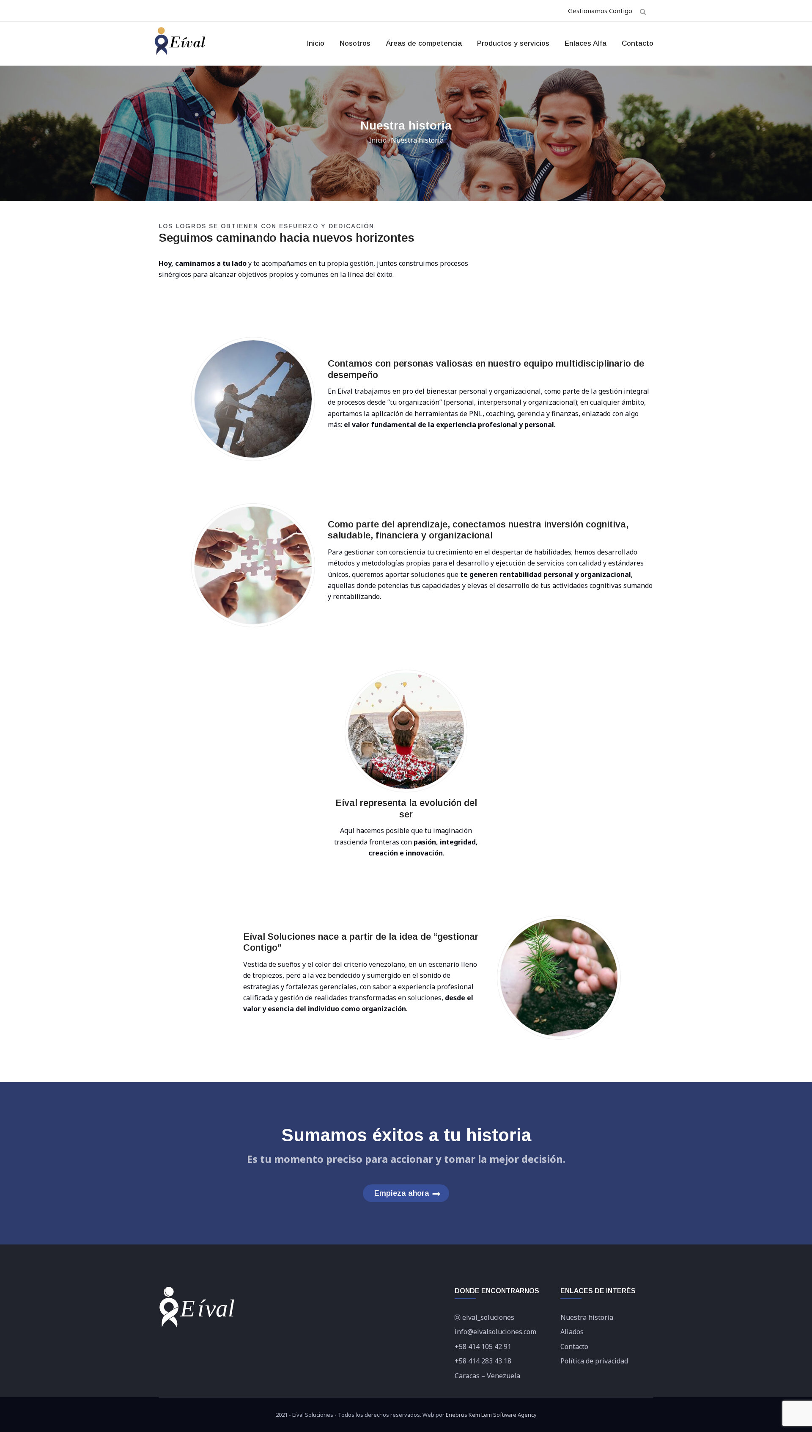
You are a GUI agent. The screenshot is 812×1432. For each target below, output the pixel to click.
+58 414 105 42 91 (483, 1346)
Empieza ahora (401, 1193)
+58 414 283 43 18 (483, 1361)
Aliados (572, 1331)
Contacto (637, 43)
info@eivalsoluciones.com (495, 1331)
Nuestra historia (586, 1317)
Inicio (315, 43)
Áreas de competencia (424, 43)
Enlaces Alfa (585, 43)
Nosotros (355, 43)
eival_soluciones (488, 1317)
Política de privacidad (594, 1361)
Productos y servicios (513, 43)
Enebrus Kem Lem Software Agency (491, 1414)
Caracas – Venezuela (487, 1375)
